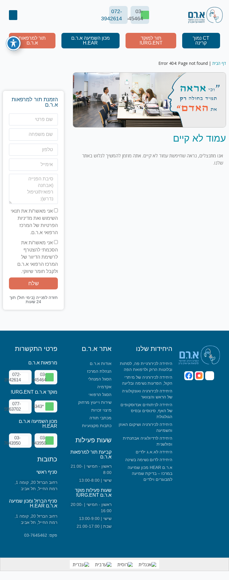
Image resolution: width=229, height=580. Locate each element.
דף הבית (219, 63)
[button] (13, 15)
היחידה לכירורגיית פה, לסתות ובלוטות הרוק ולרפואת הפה (146, 366)
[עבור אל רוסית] (125, 564)
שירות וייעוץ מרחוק (95, 402)
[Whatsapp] (209, 375)
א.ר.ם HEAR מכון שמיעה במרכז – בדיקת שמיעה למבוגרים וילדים (150, 473)
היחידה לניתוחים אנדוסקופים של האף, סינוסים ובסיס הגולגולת (146, 410)
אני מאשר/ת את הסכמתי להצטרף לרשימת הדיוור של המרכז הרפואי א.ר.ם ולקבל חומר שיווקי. (37, 257)
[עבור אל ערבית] (103, 564)
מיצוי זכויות (101, 410)
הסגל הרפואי (100, 394)
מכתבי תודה (100, 417)
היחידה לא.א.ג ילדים (154, 451)
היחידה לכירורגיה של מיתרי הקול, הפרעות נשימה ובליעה (147, 380)
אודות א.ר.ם (101, 363)
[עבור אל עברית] (81, 564)
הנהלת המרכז (99, 371)
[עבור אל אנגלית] (147, 564)
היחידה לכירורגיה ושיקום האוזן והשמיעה (145, 427)
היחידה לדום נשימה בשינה (148, 459)
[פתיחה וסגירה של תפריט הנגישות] (13, 43)
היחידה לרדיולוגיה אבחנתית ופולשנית (147, 441)
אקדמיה (104, 386)
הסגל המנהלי (100, 379)
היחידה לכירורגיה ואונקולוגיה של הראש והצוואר (147, 394)
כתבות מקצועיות (97, 425)
